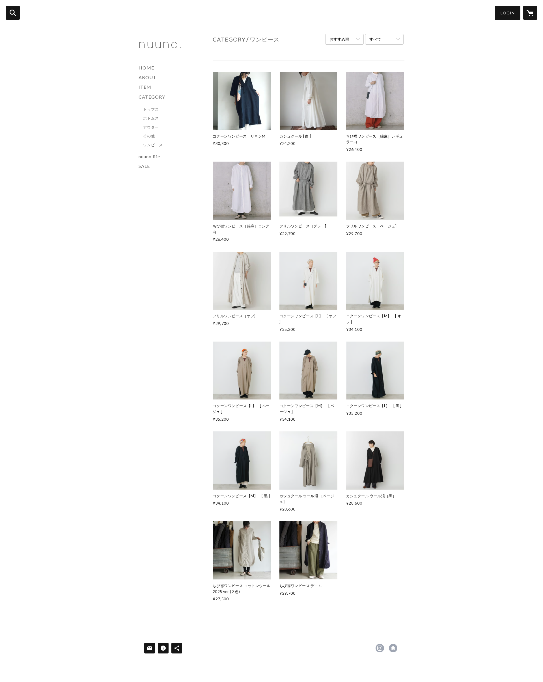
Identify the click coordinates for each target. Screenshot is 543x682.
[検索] (13, 13)
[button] (507, 13)
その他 (149, 136)
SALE (144, 166)
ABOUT (147, 77)
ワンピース (153, 145)
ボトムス (151, 118)
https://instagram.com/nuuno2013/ (380, 648)
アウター (151, 127)
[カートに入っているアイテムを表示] (530, 13)
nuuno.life (149, 156)
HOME (146, 67)
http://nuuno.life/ (393, 648)
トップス (151, 109)
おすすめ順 (339, 39)
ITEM (145, 87)
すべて (375, 39)
